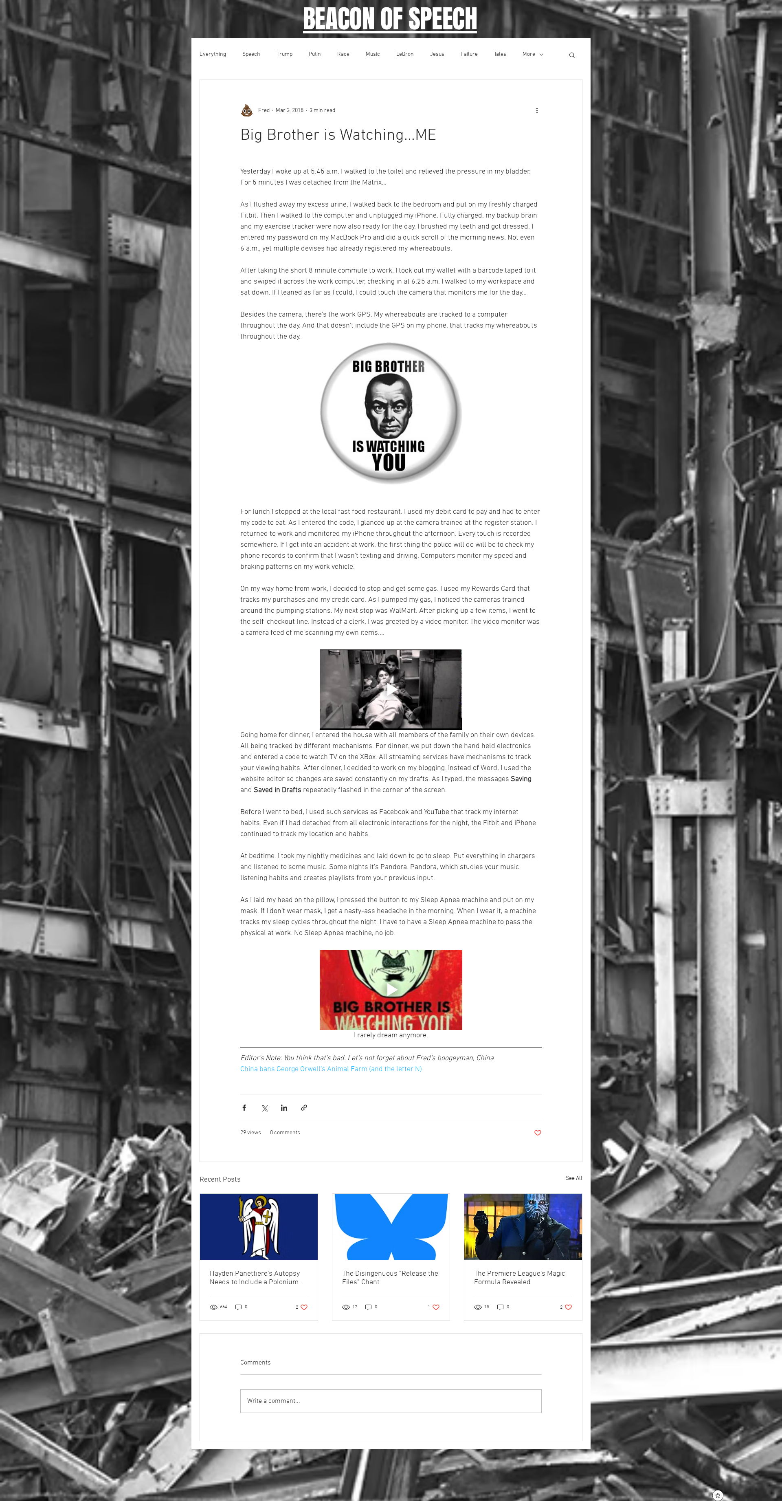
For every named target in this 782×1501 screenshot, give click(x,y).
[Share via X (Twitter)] (264, 1107)
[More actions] (537, 110)
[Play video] (391, 689)
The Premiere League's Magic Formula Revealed (519, 1278)
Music (373, 54)
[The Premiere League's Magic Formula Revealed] (523, 1227)
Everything (213, 54)
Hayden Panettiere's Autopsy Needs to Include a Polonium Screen (255, 1278)
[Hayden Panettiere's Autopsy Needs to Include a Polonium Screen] (259, 1227)
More (529, 54)
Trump (284, 54)
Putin (315, 54)
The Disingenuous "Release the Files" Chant (390, 1278)
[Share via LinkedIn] (284, 1107)
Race (343, 54)
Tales (500, 54)
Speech (251, 54)
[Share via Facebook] (244, 1107)
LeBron (405, 54)
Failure (469, 54)
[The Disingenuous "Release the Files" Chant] (391, 1227)
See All (574, 1178)
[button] (572, 54)
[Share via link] (304, 1107)
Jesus (437, 54)
